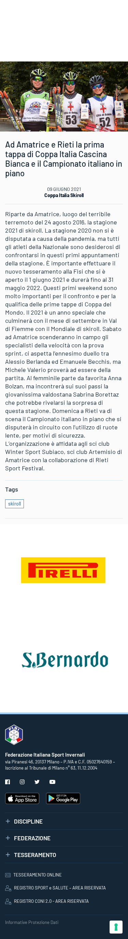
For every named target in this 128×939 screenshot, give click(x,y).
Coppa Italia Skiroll (64, 195)
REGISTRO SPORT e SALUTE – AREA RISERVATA (60, 887)
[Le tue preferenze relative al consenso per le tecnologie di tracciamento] (116, 927)
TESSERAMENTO (35, 854)
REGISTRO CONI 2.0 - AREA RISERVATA (51, 901)
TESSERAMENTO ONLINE (37, 875)
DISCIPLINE (28, 821)
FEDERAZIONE (32, 837)
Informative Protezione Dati (31, 922)
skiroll (14, 504)
